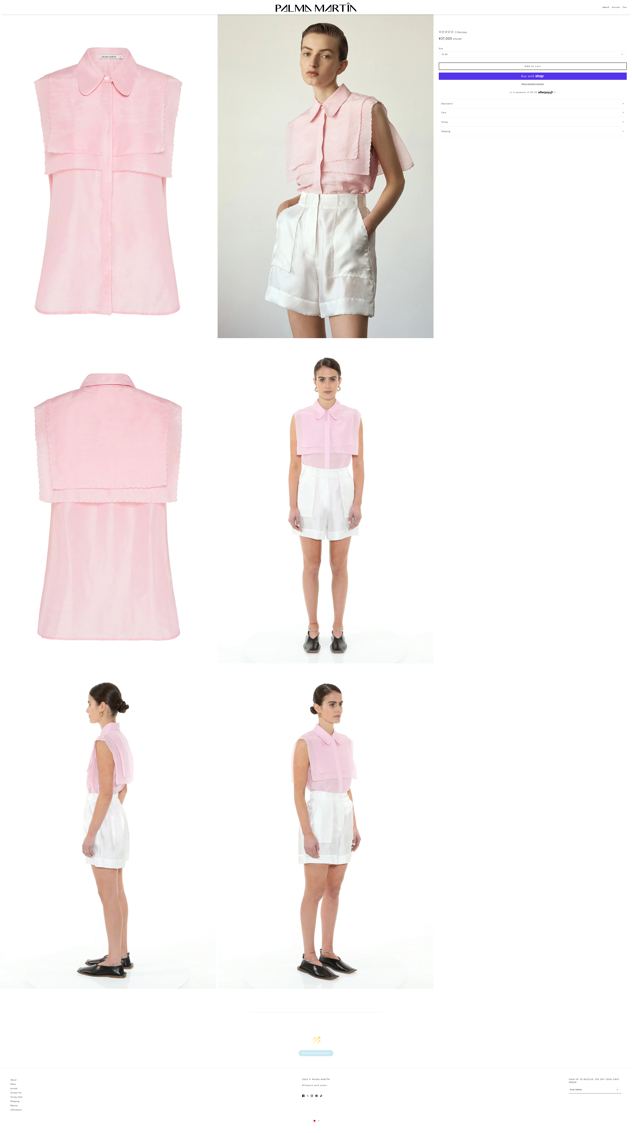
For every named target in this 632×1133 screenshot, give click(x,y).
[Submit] (617, 1089)
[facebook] (303, 1095)
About (13, 1079)
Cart (625, 7)
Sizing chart (17, 1096)
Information (16, 1109)
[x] (307, 1095)
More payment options (533, 83)
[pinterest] (316, 1095)
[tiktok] (321, 1095)
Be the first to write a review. (316, 1053)
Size (441, 48)
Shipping (15, 1101)
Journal (14, 1088)
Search (606, 7)
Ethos (13, 1084)
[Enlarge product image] (108, 176)
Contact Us (16, 1092)
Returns (14, 1105)
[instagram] (311, 1095)
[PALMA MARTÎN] (316, 7)
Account (616, 7)
